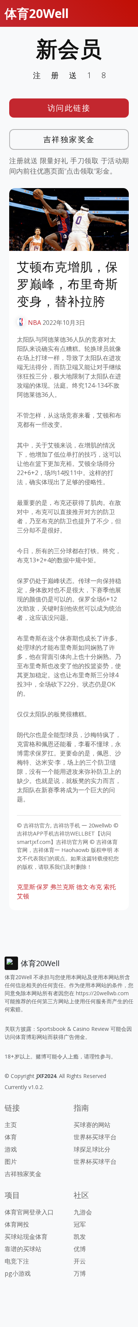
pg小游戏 (18, 1273)
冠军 (80, 1224)
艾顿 (23, 896)
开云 (80, 1261)
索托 (110, 887)
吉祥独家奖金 (69, 139)
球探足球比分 (92, 1149)
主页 (11, 1125)
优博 (80, 1249)
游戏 (11, 1149)
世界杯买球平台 (95, 1137)
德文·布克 (89, 887)
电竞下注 (17, 1261)
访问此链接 (69, 108)
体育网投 (17, 1224)
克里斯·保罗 (33, 887)
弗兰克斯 (62, 887)
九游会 (83, 1212)
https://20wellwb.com (102, 993)
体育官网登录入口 (29, 1212)
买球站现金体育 (26, 1236)
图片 (11, 1161)
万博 (80, 1273)
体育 (11, 1137)
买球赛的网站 (92, 1125)
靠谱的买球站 (23, 1249)
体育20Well (37, 13)
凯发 (80, 1236)
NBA (34, 322)
